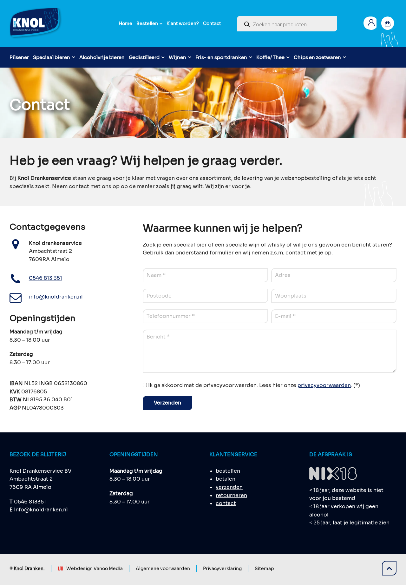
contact (226, 503)
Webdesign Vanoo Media (94, 568)
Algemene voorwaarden (163, 568)
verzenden (229, 487)
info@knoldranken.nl (41, 509)
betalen (225, 479)
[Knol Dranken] (36, 23)
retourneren (231, 495)
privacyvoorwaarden (324, 385)
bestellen (228, 471)
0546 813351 (30, 501)
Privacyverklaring (222, 568)
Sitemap (264, 568)
